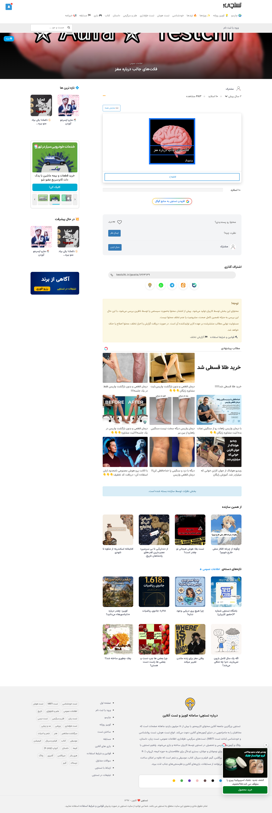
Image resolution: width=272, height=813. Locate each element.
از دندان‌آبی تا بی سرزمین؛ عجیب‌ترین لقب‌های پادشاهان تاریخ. (154, 552)
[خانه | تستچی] (190, 703)
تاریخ (40, 711)
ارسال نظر (114, 233)
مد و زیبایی (46, 726)
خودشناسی (178, 16)
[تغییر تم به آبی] (220, 781)
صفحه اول (105, 703)
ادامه (173, 177)
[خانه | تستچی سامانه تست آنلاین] (232, 4)
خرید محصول (245, 790)
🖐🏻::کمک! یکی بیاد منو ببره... (41, 122)
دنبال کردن (115, 247)
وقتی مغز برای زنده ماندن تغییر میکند (190, 660)
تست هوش (163, 16)
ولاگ (41, 755)
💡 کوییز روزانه (220, 16)
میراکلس (61, 755)
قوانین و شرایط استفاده (222, 337)
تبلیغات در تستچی (101, 775)
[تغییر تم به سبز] (181, 781)
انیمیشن (37, 741)
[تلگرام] (172, 285)
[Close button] (266, 745)
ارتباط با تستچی (103, 768)
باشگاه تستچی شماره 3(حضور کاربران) (226, 613)
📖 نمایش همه (111, 108)
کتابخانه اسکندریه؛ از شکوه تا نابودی (118, 551)
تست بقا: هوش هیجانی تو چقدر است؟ (190, 551)
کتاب (107, 16)
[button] (9, 7)
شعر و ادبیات (44, 733)
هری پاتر (73, 755)
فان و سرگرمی (58, 718)
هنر (55, 733)
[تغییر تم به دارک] (212, 781)
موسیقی (73, 741)
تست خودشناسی (69, 704)
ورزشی (58, 726)
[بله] (194, 285)
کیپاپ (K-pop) (51, 748)
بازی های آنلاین (103, 746)
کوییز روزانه (105, 725)
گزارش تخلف (197, 337)
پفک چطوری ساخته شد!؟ (118, 659)
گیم (64, 763)
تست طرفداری (147, 16)
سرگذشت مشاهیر (69, 733)
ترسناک (74, 763)
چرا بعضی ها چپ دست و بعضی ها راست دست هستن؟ (154, 662)
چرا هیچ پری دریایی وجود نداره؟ (190, 613)
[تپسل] (36, 146)
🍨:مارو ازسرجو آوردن (68, 122)
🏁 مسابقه (85, 16)
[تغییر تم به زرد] (173, 781)
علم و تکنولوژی (52, 711)
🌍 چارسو (236, 16)
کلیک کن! (55, 187)
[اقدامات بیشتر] (104, 97)
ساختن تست (104, 732)
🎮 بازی (98, 16)
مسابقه (107, 739)
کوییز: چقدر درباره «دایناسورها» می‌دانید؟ (118, 613)
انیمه (75, 748)
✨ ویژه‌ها (205, 16)
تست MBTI (53, 704)
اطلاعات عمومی (136, 63)
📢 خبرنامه (70, 16)
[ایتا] (183, 285)
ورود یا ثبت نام (231, 28)
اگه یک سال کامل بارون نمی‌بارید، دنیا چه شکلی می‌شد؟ (226, 662)
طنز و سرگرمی (130, 16)
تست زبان (72, 718)
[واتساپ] (161, 285)
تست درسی (43, 718)
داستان (116, 16)
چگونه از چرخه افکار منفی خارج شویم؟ (226, 551)
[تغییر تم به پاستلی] (196, 781)
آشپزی (50, 755)
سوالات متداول (103, 761)
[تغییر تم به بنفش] (189, 781)
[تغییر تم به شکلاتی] (204, 781)
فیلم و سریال (51, 741)
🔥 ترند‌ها (192, 16)
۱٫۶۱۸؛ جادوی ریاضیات (154, 611)
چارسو (108, 718)
